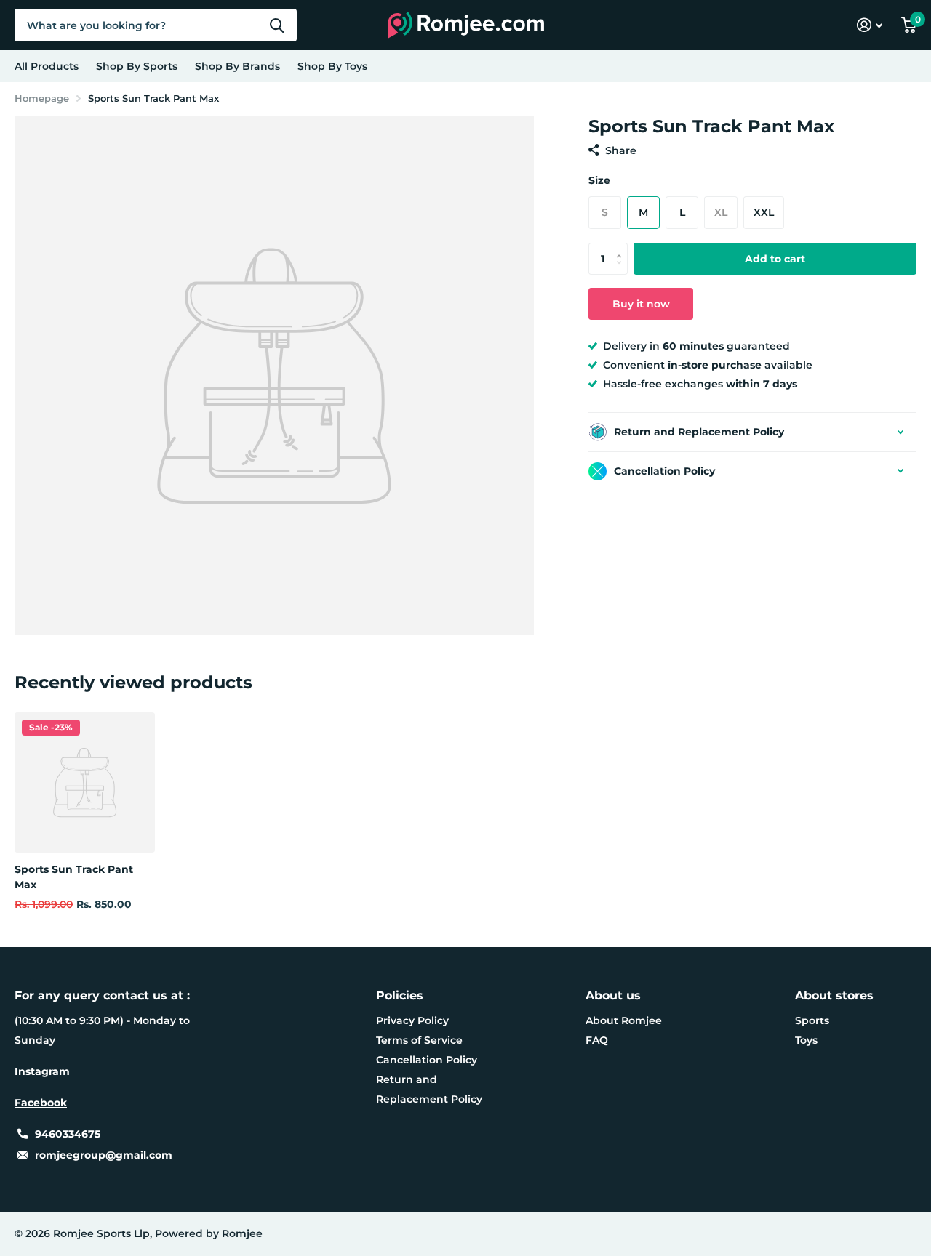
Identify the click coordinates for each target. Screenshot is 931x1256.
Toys (806, 1040)
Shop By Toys (332, 66)
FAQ (597, 1040)
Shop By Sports (136, 66)
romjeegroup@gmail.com (103, 1155)
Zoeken (277, 25)
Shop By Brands (237, 66)
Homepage (42, 98)
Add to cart (775, 258)
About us (613, 995)
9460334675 (67, 1133)
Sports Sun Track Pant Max (74, 877)
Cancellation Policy (426, 1059)
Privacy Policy (412, 1020)
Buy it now (641, 303)
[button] (622, 247)
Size (599, 180)
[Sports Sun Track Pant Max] (85, 782)
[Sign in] (869, 25)
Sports (812, 1020)
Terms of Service (419, 1040)
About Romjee (624, 1020)
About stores (834, 995)
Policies (399, 995)
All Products (47, 66)
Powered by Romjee (209, 1233)
